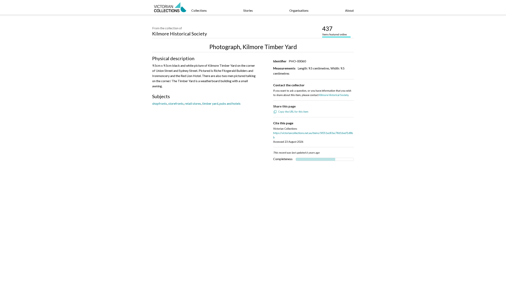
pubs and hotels (230, 103)
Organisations (299, 10)
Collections (199, 10)
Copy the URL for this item (293, 111)
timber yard (210, 103)
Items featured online (334, 30)
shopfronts (159, 103)
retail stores (193, 103)
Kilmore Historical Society (179, 33)
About (349, 10)
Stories (248, 10)
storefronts (176, 103)
